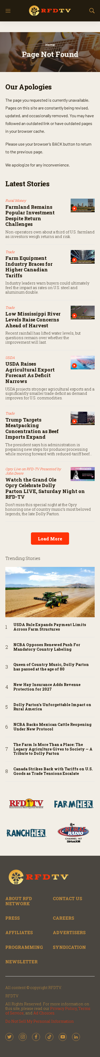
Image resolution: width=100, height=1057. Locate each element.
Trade (10, 251)
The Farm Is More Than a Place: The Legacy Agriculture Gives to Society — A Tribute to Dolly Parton (53, 749)
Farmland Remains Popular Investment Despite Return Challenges (30, 216)
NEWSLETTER (21, 961)
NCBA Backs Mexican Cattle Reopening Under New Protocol (52, 727)
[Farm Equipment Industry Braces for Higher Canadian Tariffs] (83, 257)
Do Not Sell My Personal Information (39, 1021)
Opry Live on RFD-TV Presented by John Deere (33, 471)
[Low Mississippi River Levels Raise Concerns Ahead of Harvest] (83, 312)
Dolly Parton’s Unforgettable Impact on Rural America (52, 707)
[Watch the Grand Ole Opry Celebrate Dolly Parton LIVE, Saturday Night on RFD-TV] (83, 474)
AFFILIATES (19, 932)
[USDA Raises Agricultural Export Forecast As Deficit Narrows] (83, 362)
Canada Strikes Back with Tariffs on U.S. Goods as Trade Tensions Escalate (53, 771)
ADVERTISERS (69, 932)
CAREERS (63, 917)
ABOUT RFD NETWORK (18, 901)
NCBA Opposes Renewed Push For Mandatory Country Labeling (46, 647)
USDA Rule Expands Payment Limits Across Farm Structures (49, 627)
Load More (50, 538)
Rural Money (15, 200)
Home (50, 45)
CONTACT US (67, 898)
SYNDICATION (69, 947)
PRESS (12, 917)
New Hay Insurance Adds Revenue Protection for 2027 (47, 687)
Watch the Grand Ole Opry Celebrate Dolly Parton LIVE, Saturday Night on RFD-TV (45, 488)
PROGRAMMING (24, 947)
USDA (10, 357)
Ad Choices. (44, 1013)
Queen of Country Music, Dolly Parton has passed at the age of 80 (51, 667)
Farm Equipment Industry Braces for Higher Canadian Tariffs (29, 267)
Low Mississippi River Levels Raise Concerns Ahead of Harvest (33, 319)
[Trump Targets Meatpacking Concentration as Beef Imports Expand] (83, 418)
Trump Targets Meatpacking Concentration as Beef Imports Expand (32, 428)
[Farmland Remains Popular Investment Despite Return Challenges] (83, 205)
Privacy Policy (63, 1008)
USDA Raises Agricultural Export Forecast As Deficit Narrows (30, 372)
